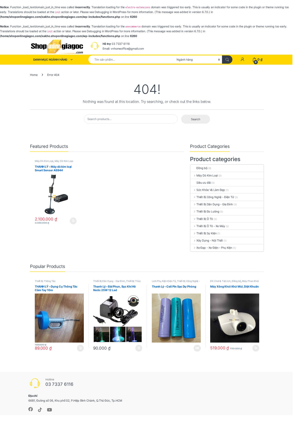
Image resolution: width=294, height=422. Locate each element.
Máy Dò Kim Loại (44, 160)
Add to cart (73, 221)
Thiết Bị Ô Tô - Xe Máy (210, 226)
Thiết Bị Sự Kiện (206, 233)
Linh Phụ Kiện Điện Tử (164, 281)
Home (33, 74)
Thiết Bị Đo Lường (207, 211)
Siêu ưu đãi (203, 182)
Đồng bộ (201, 168)
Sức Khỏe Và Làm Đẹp (210, 189)
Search (195, 119)
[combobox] (131, 59)
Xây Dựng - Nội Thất (209, 240)
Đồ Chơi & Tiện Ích (220, 281)
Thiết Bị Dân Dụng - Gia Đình (214, 204)
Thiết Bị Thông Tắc (45, 281)
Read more (197, 348)
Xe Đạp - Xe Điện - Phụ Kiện (214, 247)
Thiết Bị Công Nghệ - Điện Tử (215, 197)
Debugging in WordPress (110, 12)
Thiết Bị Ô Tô (204, 219)
